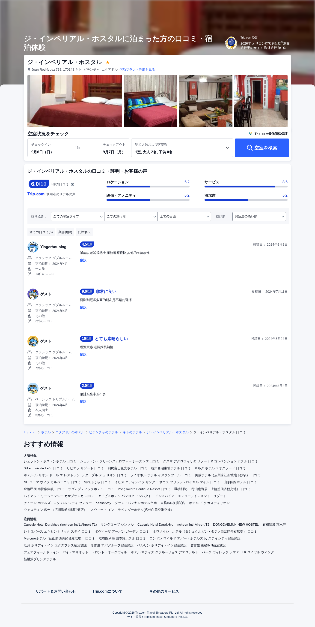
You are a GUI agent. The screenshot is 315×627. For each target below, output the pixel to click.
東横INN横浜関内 (172, 503)
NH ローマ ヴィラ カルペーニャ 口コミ (52, 482)
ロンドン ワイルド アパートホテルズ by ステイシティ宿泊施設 (195, 538)
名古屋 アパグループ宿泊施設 (112, 545)
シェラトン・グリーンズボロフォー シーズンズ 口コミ (119, 461)
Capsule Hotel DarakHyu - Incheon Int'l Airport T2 (173, 524)
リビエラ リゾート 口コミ (85, 468)
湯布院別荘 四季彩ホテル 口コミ (122, 538)
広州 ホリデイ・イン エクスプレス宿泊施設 (55, 545)
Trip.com (30, 432)
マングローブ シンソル (117, 524)
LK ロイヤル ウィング (258, 552)
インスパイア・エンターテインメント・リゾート (190, 496)
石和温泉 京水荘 (274, 524)
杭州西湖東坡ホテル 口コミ (171, 468)
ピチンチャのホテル (103, 432)
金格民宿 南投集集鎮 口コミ (44, 489)
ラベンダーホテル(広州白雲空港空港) (145, 510)
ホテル (46, 432)
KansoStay (103, 503)
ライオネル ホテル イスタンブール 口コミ (160, 475)
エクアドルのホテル (69, 432)
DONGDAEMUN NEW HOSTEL (236, 524)
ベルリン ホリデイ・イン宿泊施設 (162, 545)
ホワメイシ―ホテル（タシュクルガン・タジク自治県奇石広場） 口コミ (205, 531)
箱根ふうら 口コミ (97, 482)
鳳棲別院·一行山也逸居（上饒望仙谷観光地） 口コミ (212, 489)
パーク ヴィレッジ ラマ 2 (220, 552)
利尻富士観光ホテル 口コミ (127, 468)
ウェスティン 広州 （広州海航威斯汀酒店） (55, 510)
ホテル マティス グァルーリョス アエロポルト (164, 552)
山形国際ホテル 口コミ (240, 482)
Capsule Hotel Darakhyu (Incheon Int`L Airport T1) (60, 524)
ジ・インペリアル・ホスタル (168, 432)
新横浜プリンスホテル (40, 559)
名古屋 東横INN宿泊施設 (208, 545)
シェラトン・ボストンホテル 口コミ (50, 461)
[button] (284, 8)
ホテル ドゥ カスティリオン (209, 503)
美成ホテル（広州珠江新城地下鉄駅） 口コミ (227, 475)
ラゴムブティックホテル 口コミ (91, 489)
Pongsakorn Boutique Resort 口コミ (144, 489)
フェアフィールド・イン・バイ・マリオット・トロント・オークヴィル (75, 552)
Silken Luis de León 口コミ (43, 468)
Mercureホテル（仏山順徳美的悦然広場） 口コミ (59, 538)
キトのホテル (132, 432)
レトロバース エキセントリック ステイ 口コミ (57, 531)
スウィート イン (102, 510)
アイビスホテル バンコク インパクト (125, 496)
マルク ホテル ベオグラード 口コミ (220, 468)
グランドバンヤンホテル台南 (136, 503)
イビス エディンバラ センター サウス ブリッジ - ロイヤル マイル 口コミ (167, 482)
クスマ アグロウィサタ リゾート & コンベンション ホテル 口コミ (210, 461)
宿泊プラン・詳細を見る (137, 69)
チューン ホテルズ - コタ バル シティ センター (58, 503)
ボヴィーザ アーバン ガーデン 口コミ (122, 531)
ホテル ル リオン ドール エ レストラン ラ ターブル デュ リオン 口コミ (75, 475)
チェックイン (41, 144)
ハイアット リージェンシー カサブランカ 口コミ (59, 496)
